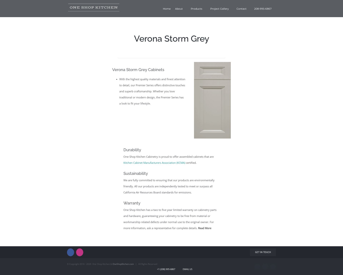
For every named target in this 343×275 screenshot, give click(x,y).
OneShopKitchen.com (123, 264)
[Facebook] (70, 252)
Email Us (187, 269)
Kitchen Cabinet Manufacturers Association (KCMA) (154, 162)
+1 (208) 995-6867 (168, 269)
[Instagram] (79, 252)
